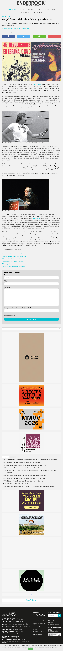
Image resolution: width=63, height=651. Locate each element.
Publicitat (35, 629)
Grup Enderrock (31, 600)
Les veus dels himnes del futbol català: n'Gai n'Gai (23, 468)
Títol (5, 281)
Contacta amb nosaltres (38, 631)
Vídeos (22, 10)
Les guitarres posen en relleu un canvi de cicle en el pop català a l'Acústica (31, 459)
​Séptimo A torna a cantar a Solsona (18, 484)
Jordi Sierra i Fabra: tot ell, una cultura (16, 28)
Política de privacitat (37, 634)
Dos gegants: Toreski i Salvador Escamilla (14, 264)
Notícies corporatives (37, 624)
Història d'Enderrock (37, 626)
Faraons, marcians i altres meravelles (13, 261)
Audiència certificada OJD (39, 623)
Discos (30, 10)
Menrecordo (36, 218)
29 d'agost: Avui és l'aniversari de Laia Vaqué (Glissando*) (26, 475)
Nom (5, 275)
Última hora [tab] (6, 457)
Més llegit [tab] (12, 457)
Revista (38, 10)
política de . (22, 649)
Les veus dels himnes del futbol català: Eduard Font (23, 462)
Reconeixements (36, 628)
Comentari (7, 287)
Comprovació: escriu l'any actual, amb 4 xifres (18, 308)
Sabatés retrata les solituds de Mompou (14, 266)
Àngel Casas (37, 84)
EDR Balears (25, 12)
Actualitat (12, 10)
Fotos (47, 10)
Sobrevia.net (57, 624)
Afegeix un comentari (55, 32)
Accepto (30, 649)
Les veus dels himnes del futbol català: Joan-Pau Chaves (25, 478)
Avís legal (35, 633)
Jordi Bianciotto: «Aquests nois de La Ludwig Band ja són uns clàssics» (30, 486)
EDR (53, 10)
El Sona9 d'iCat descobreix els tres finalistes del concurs (25, 481)
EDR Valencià (37, 12)
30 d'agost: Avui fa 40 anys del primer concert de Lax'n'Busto (26, 465)
